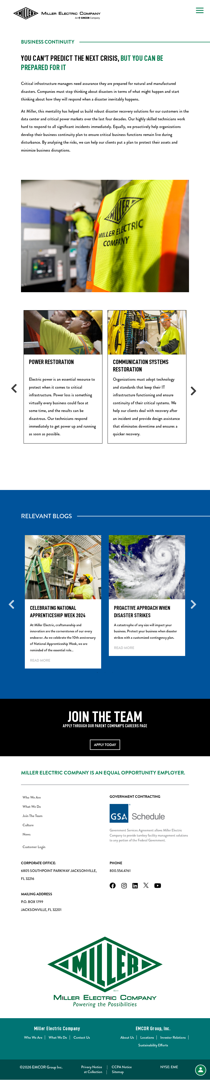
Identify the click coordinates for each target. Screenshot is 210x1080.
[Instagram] (124, 886)
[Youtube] (157, 886)
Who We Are (32, 797)
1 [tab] (97, 672)
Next (192, 388)
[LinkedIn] (135, 886)
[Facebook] (113, 886)
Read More (40, 660)
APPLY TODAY (105, 744)
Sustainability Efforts (153, 1045)
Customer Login (34, 846)
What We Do (32, 806)
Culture (28, 825)
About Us (127, 1037)
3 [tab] (112, 672)
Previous (17, 388)
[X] (146, 886)
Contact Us (82, 1037)
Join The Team (33, 815)
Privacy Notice (91, 1066)
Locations (147, 1037)
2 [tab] (105, 672)
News (26, 834)
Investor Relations (173, 1037)
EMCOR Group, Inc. (153, 1028)
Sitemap (118, 1071)
